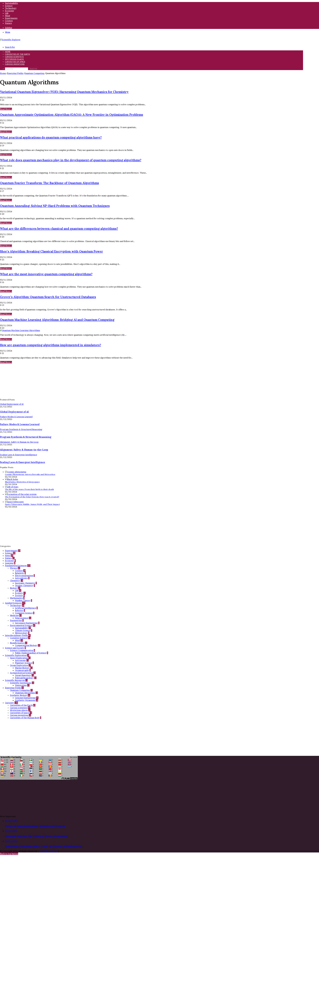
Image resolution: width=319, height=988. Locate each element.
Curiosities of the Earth (17, 54)
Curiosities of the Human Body (25, 717)
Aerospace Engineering (26, 623)
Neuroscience (21, 618)
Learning (9, 563)
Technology (10, 8)
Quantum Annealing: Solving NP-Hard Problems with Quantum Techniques (55, 206)
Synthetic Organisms (25, 700)
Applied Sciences (13, 603)
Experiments (11, 18)
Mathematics (16, 598)
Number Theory (22, 600)
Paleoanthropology (24, 678)
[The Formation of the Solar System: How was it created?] (21, 494)
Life (6, 13)
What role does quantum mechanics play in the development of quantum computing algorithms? (70, 160)
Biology (13, 588)
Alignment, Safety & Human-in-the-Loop (24, 449)
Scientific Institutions (20, 683)
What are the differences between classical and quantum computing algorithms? (59, 229)
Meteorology (21, 633)
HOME (7, 51)
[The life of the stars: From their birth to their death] (11, 487)
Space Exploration (19, 658)
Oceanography (22, 670)
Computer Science (24, 613)
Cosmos (9, 20)
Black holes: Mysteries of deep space (22, 482)
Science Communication (21, 650)
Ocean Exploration (19, 665)
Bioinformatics (17, 643)
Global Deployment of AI (14, 411)
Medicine (14, 615)
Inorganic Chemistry (25, 583)
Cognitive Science (18, 638)
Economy (9, 10)
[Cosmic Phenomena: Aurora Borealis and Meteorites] (15, 472)
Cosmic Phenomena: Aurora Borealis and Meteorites (30, 474)
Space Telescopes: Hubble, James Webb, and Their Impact (32, 504)
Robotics (19, 610)
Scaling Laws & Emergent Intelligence (22, 462)
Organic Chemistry (24, 585)
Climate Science (23, 630)
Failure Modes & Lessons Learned (20, 424)
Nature (8, 23)
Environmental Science (21, 625)
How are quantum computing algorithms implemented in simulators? (50, 345)
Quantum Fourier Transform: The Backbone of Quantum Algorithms (49, 183)
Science (8, 5)
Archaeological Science (21, 673)
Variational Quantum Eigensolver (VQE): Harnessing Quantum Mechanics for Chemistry (64, 92)
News (7, 555)
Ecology (19, 593)
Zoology (19, 595)
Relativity (19, 573)
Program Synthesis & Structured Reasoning (25, 436)
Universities (21, 685)
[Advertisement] (75, 380)
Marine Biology (22, 668)
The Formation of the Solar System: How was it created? (32, 496)
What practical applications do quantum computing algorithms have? (51, 137)
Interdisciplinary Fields (16, 635)
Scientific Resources (15, 680)
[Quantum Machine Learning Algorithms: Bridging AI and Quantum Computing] (20, 330)
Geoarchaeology (23, 675)
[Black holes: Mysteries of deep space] (11, 479)
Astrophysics (21, 578)
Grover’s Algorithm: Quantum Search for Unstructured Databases (48, 297)
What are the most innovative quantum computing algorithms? (46, 274)
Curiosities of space (15, 61)
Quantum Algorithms (25, 693)
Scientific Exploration (15, 655)
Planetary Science (23, 663)
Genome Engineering (25, 697)
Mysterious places (14, 59)
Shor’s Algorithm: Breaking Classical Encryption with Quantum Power (51, 251)
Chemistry (15, 580)
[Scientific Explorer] (10, 39)
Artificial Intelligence (25, 608)
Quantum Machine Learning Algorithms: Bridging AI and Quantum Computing (57, 320)
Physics (13, 568)
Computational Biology (26, 645)
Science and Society (14, 648)
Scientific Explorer (48, 851)
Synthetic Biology (18, 695)
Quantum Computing (34, 73)
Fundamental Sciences (16, 565)
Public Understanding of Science (30, 653)
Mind (7, 15)
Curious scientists (14, 56)
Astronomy (20, 660)
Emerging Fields (15, 73)
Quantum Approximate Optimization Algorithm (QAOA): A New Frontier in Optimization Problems (71, 115)
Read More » (6, 109)
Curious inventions (15, 64)
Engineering (16, 620)
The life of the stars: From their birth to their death (29, 489)
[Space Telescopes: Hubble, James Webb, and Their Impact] (14, 501)
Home (3, 73)
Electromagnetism (24, 575)
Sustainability (11, 3)
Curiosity (9, 702)
